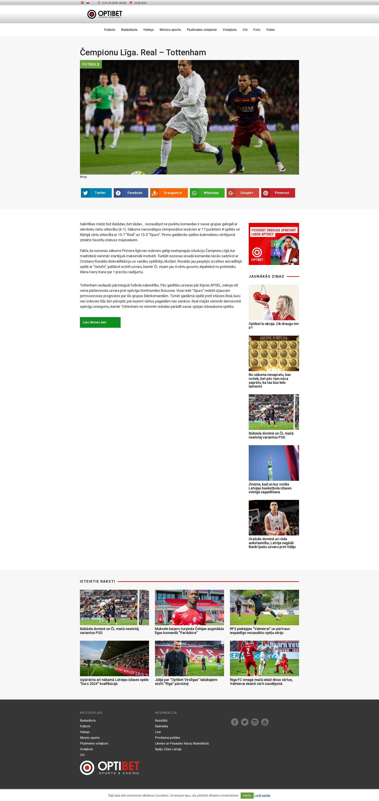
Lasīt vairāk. (262, 795)
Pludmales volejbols (202, 30)
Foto (256, 30)
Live (158, 732)
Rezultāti (161, 720)
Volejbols (230, 30)
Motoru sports (170, 30)
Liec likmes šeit (94, 322)
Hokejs (149, 30)
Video (270, 30)
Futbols (109, 30)
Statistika (161, 726)
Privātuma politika (167, 738)
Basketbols (129, 30)
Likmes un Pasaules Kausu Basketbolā (182, 743)
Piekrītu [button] (247, 795)
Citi (245, 30)
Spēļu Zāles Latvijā (168, 749)
